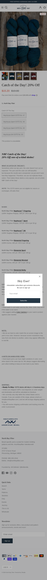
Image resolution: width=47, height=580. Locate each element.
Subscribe (23, 300)
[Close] (39, 276)
